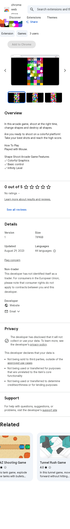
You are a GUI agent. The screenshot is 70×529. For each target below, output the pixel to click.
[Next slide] (65, 70)
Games (22, 33)
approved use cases (19, 363)
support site (49, 410)
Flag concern (12, 260)
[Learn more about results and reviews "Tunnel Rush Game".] (49, 467)
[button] (35, 70)
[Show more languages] (54, 251)
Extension (7, 33)
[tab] (15, 17)
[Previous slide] (5, 70)
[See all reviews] (16, 209)
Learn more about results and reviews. (27, 199)
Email (13, 311)
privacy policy (38, 344)
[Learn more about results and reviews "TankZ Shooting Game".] (5, 467)
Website (15, 305)
